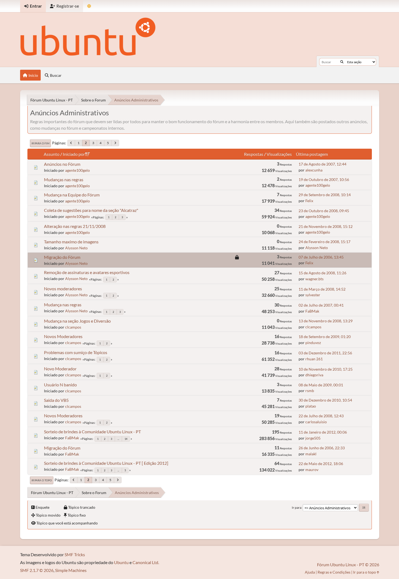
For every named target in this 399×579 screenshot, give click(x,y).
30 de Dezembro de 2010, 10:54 (325, 400)
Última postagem (312, 154)
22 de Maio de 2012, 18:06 (321, 463)
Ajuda (310, 572)
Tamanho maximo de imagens (71, 241)
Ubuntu (121, 562)
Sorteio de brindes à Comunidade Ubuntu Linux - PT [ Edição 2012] (106, 463)
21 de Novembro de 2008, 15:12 (326, 226)
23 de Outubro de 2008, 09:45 (324, 210)
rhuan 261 (314, 359)
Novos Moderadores (63, 336)
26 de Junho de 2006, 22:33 (322, 448)
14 (126, 438)
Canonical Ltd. (145, 562)
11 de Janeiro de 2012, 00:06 (323, 432)
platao (310, 406)
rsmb (309, 390)
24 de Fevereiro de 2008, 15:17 (324, 241)
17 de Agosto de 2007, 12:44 (322, 164)
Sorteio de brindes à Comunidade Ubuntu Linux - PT (92, 431)
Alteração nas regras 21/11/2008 (75, 226)
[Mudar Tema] (89, 6)
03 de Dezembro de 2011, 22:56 (325, 353)
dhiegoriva (314, 375)
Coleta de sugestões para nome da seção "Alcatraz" (91, 210)
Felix (309, 200)
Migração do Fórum (62, 257)
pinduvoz (313, 342)
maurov (311, 469)
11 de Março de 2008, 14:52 (322, 289)
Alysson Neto (76, 248)
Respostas (253, 154)
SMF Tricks (75, 554)
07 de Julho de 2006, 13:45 (321, 257)
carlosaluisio (316, 421)
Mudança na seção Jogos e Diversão (77, 320)
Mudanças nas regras (63, 179)
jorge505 (313, 438)
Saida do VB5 (56, 400)
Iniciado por (74, 154)
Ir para (296, 507)
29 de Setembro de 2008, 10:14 (325, 194)
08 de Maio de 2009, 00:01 (321, 385)
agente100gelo (77, 170)
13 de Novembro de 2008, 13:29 (326, 321)
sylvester (312, 294)
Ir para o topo (41, 480)
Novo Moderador (60, 368)
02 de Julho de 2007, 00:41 (321, 305)
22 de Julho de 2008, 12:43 (321, 415)
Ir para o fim (40, 143)
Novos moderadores (63, 288)
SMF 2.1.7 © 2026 (36, 570)
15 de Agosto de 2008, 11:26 (322, 273)
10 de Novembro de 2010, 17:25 (326, 369)
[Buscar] (342, 62)
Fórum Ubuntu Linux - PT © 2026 (348, 564)
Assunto (51, 154)
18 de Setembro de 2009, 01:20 (325, 336)
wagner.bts (314, 278)
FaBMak (312, 311)
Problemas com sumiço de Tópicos (75, 352)
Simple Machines (71, 570)
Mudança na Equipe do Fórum (72, 194)
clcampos (73, 327)
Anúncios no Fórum (62, 164)
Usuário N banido (60, 384)
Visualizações (279, 154)
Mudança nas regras (62, 304)
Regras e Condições (334, 572)
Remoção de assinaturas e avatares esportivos (86, 272)
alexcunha (313, 170)
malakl (310, 453)
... (118, 438)
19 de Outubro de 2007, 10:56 (324, 179)
